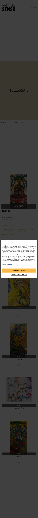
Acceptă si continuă (19, 270)
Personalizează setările (19, 275)
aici (11, 264)
